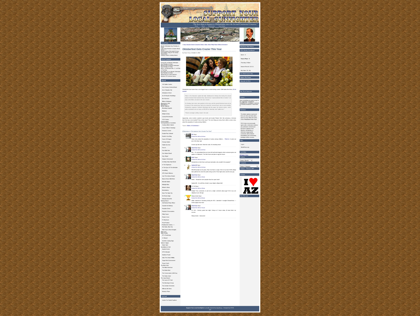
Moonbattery (165, 190)
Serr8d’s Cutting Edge (168, 240)
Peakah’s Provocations (168, 211)
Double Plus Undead (167, 133)
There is (227, 139)
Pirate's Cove (165, 217)
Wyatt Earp (164, 74)
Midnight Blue (165, 184)
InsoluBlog (165, 170)
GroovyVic (163, 62)
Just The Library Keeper (168, 176)
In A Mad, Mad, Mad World (169, 161)
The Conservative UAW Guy (169, 273)
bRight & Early (166, 113)
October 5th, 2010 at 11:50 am (198, 149)
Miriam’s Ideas (166, 187)
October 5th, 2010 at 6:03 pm (198, 198)
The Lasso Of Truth (167, 280)
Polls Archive (211, 26)
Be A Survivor (165, 98)
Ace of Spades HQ (167, 90)
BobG (193, 157)
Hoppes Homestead (167, 159)
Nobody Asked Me (167, 198)
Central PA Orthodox (167, 116)
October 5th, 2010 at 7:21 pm (198, 207)
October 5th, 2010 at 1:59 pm (198, 188)
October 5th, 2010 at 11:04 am (198, 136)
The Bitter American (167, 267)
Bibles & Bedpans (166, 101)
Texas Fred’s (165, 263)
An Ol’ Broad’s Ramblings (169, 95)
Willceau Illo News (167, 288)
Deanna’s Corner (166, 130)
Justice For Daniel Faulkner (169, 300)
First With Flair (166, 150)
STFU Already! (166, 252)
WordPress (219, 307)
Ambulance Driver (167, 93)
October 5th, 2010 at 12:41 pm (199, 167)
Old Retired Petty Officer (168, 203)
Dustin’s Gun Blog (167, 136)
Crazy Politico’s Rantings (168, 127)
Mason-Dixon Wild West (168, 178)
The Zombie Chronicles (168, 285)
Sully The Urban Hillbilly (168, 257)
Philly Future (165, 214)
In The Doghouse (166, 164)
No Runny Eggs (166, 196)
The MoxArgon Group (168, 283)
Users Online (222, 26)
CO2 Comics (165, 119)
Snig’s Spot (165, 245)
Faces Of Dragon (166, 139)
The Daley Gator (166, 276)
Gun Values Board (167, 153)
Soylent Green (166, 249)
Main (206, 44)
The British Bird (166, 270)
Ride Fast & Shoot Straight (169, 229)
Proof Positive (165, 222)
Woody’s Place (166, 291)
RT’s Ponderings (166, 235)
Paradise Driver (166, 208)
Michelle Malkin (166, 181)
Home (196, 26)
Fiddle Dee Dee (166, 144)
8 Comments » (195, 125)
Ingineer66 (194, 165)
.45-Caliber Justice (167, 84)
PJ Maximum (165, 220)
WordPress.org (245, 147)
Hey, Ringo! (165, 156)
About (203, 26)
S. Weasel (164, 238)
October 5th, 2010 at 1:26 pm (198, 177)
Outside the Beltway (167, 205)
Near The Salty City (167, 193)
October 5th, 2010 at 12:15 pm (199, 159)
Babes (188, 125)
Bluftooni (164, 111)
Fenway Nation (166, 142)
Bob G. (162, 68)
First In (164, 147)
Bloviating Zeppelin (167, 108)
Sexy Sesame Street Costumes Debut (193, 44)
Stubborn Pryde (166, 254)
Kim (192, 134)
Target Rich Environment (168, 260)
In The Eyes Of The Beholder (170, 167)
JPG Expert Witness (167, 173)
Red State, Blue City (167, 227)
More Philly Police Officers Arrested (217, 44)
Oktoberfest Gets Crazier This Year (202, 49)
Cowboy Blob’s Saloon (168, 125)
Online (244, 155)
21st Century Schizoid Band (169, 87)
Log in (242, 144)
